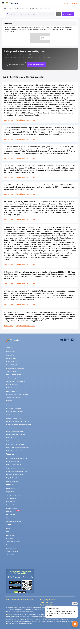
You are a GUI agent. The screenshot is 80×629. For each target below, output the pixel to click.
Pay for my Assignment (13, 461)
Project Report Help (12, 361)
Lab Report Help (11, 358)
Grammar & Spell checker (14, 521)
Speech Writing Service (13, 365)
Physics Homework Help (13, 408)
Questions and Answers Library (15, 381)
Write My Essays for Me (13, 464)
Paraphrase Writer (11, 518)
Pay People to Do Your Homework (16, 458)
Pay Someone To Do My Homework (17, 394)
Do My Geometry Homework (15, 441)
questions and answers (17, 8)
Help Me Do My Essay (13, 478)
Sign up (74, 3)
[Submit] (8, 14)
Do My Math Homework (13, 438)
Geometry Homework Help (14, 474)
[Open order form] (1, 6)
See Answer (8, 120)
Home (6, 8)
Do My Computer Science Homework (17, 447)
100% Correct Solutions (13, 495)
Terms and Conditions (13, 541)
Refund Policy (10, 535)
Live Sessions (10, 351)
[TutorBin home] (11, 3)
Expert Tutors (10, 488)
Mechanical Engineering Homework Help (18, 424)
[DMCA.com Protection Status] (20, 592)
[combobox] (30, 14)
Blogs (8, 528)
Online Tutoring (11, 378)
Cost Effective (10, 501)
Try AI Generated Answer (25, 120)
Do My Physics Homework (14, 451)
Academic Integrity (12, 551)
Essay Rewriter (10, 514)
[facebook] (61, 340)
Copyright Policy (11, 548)
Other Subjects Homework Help (16, 434)
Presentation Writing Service (15, 368)
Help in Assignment (12, 481)
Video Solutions (11, 371)
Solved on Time (11, 505)
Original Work (10, 491)
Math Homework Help (13, 405)
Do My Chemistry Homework (15, 444)
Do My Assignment (12, 391)
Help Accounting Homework (15, 468)
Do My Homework (11, 388)
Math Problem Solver (12, 384)
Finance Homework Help (13, 418)
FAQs (8, 532)
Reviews (8, 545)
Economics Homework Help (14, 431)
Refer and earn (10, 511)
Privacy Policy (10, 538)
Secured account (11, 508)
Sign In (66, 3)
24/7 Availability (11, 498)
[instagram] (68, 340)
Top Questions (10, 554)
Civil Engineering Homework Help (16, 415)
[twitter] (72, 340)
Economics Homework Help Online (16, 471)
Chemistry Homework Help (14, 411)
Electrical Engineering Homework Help (18, 421)
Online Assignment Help (13, 374)
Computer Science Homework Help (17, 428)
